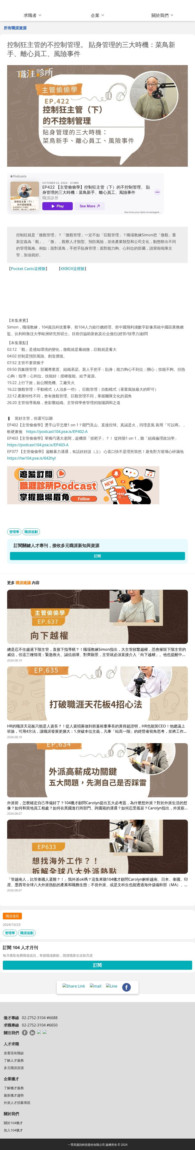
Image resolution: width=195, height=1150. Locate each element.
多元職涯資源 (14, 1067)
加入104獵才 (13, 1130)
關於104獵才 (13, 1123)
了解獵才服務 (14, 1088)
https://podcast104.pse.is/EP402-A (57, 431)
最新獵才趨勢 (14, 1095)
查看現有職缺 (14, 1053)
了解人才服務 (14, 1060)
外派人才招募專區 (17, 1102)
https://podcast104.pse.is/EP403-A (37, 444)
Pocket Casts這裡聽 (28, 268)
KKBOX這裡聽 (72, 268)
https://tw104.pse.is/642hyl (31, 458)
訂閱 (97, 965)
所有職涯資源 (15, 27)
